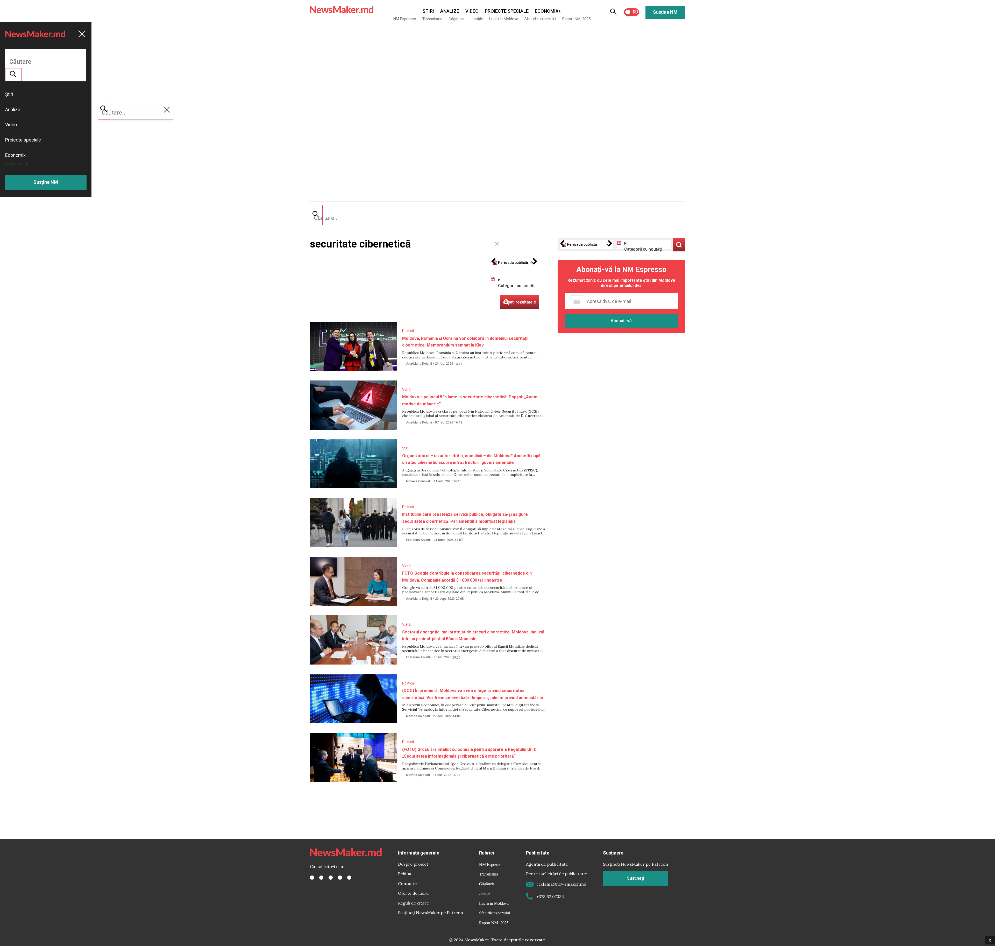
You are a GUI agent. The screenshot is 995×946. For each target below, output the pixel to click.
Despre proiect (413, 864)
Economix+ (548, 11)
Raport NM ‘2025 (576, 19)
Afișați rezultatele (679, 244)
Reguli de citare (413, 903)
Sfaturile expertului (540, 19)
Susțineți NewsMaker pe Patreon (430, 912)
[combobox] (497, 218)
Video (472, 11)
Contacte (407, 883)
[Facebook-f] (312, 878)
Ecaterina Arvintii (418, 540)
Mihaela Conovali (418, 481)
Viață (406, 389)
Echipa (404, 873)
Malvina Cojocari (418, 716)
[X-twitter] (321, 878)
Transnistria (432, 19)
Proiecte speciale (507, 11)
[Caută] (316, 215)
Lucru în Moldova (503, 19)
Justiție (477, 19)
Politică (408, 331)
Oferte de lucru (413, 893)
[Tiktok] (340, 878)
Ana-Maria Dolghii (419, 363)
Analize (449, 11)
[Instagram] (331, 878)
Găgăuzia (456, 19)
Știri (428, 11)
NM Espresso (404, 19)
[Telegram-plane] (349, 878)
